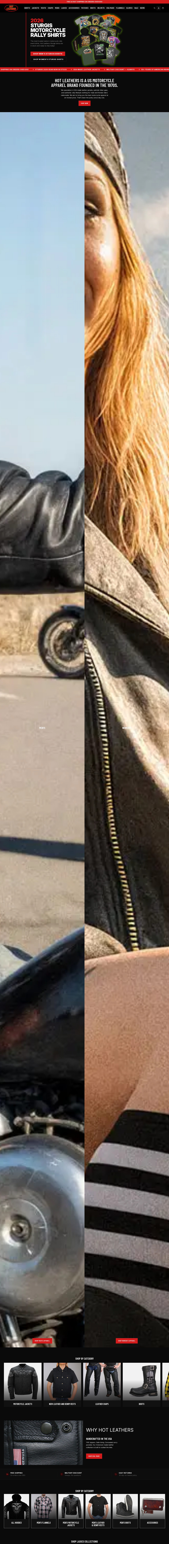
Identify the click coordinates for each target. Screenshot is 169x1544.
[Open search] (154, 8)
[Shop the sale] (97, 40)
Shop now (84, 103)
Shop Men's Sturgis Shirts (47, 54)
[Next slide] (163, 1385)
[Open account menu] (158, 8)
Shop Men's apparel (42, 1341)
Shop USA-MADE (94, 1456)
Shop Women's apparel (126, 1341)
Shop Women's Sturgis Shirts (48, 59)
